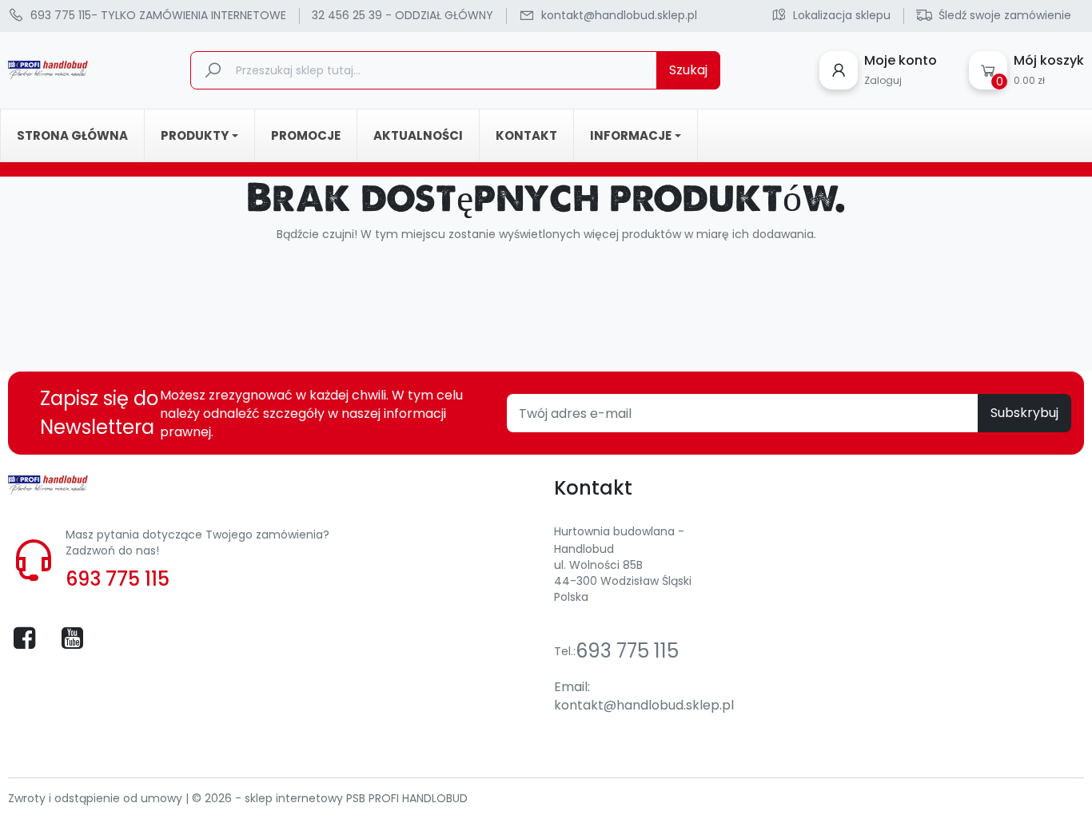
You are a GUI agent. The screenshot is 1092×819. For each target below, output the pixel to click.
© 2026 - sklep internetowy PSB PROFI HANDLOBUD (330, 798)
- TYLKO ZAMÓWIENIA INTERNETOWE (158, 15)
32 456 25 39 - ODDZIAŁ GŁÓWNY (402, 15)
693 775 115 (117, 579)
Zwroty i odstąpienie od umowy (96, 798)
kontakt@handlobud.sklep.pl (644, 705)
